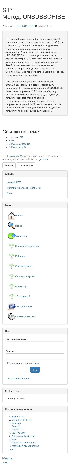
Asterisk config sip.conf (23, 436)
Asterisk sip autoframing (24, 442)
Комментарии (25, 165)
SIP (21, 137)
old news (16, 423)
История (9, 165)
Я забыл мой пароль (19, 378)
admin (15, 156)
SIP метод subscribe (19, 143)
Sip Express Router (21, 419)
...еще (11, 449)
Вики (4, 462)
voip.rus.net (18, 416)
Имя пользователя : (17, 338)
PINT (32, 26)
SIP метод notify (17, 147)
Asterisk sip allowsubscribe (25, 445)
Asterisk (16, 426)
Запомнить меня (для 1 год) (24, 363)
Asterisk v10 (18, 429)
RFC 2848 (22, 26)
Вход (35, 369)
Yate (14, 439)
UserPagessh (18, 432)
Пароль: (10, 351)
